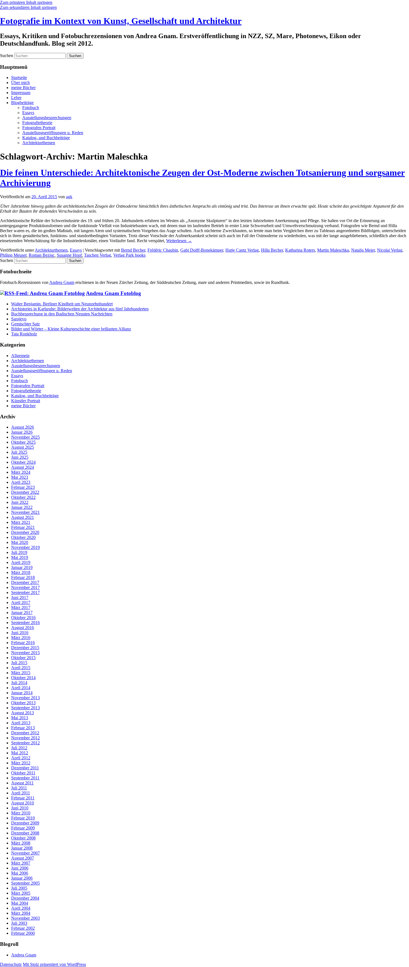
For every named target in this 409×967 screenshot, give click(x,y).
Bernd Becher (133, 250)
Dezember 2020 (25, 532)
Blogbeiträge (22, 102)
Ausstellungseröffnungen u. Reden (52, 132)
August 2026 (22, 427)
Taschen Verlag (97, 255)
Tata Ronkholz (24, 334)
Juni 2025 (19, 457)
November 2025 (25, 437)
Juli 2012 (19, 747)
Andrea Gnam (61, 282)
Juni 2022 (19, 502)
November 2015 (25, 652)
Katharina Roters (300, 250)
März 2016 (20, 637)
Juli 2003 (19, 923)
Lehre (16, 97)
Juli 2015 (19, 662)
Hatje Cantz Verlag (242, 250)
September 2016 (25, 622)
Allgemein (20, 355)
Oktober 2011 (23, 772)
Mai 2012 (19, 752)
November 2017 (25, 587)
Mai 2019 (19, 557)
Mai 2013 (19, 717)
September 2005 (25, 883)
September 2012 (25, 742)
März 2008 (20, 843)
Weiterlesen (179, 240)
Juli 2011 (19, 788)
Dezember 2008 (25, 833)
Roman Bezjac (42, 255)
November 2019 (25, 547)
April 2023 (20, 482)
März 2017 (20, 607)
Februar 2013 (23, 727)
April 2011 (20, 793)
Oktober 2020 (23, 537)
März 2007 (20, 863)
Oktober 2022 (23, 497)
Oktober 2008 (23, 838)
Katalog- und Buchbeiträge (46, 137)
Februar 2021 (23, 527)
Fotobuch (30, 107)
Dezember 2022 (25, 492)
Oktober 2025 (23, 442)
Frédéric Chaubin (162, 250)
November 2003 (25, 918)
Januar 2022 (22, 507)
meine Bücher (23, 87)
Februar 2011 (23, 798)
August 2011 (22, 783)
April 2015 (20, 667)
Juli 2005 (19, 888)
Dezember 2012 (25, 732)
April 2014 (20, 687)
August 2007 (22, 858)
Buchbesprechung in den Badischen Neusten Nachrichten (61, 313)
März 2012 (20, 762)
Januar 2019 (22, 567)
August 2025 (22, 447)
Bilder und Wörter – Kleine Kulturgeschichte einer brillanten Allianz (71, 329)
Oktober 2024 (23, 462)
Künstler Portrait (25, 400)
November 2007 (25, 853)
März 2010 (20, 813)
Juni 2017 (19, 597)
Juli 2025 (19, 452)
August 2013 (22, 712)
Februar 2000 (23, 933)
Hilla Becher (272, 250)
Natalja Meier (363, 250)
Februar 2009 (23, 828)
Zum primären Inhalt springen (26, 2)
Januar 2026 (22, 432)
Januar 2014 (22, 692)
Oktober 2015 (23, 657)
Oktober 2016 (23, 617)
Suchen (6, 55)
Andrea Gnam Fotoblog (113, 293)
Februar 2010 (23, 818)
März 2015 (20, 672)
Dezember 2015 (25, 647)
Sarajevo (18, 318)
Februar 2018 (23, 577)
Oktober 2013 (23, 702)
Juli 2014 (19, 682)
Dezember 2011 (25, 767)
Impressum (20, 92)
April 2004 (20, 908)
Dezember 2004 (25, 898)
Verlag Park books (129, 255)
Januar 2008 (22, 848)
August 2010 (22, 803)
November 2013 (25, 697)
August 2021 (22, 517)
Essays (28, 112)
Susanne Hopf (69, 255)
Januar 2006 (22, 878)
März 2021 (20, 522)
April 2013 (20, 722)
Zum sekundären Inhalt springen (28, 7)
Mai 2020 (19, 542)
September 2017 (25, 592)
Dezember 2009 (25, 823)
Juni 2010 (19, 808)
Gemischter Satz (25, 323)
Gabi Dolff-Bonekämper (201, 250)
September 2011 (25, 777)
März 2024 (20, 472)
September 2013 (25, 707)
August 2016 (22, 627)
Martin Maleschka (333, 250)
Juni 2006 (19, 868)
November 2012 (25, 737)
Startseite (19, 77)
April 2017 (20, 602)
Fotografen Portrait (38, 127)
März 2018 (20, 572)
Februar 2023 (23, 487)
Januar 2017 (22, 612)
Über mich (20, 82)
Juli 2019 (19, 552)
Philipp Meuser (13, 255)
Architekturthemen (38, 142)
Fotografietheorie (37, 122)
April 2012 (20, 757)
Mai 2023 (19, 477)
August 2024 (22, 467)
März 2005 (20, 893)
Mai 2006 (19, 873)
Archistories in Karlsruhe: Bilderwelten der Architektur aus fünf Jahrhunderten (80, 308)
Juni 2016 (19, 632)
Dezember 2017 (25, 582)
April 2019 (20, 562)
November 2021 (25, 512)
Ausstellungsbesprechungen (46, 117)
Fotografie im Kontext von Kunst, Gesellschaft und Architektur (121, 21)
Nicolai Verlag (389, 250)
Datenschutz (11, 964)
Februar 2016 (23, 642)
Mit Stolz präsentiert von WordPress (54, 964)
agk (69, 196)
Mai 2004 (19, 903)
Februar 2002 (23, 928)
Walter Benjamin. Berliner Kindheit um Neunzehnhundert (62, 303)
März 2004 (20, 913)
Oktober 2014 (23, 677)
